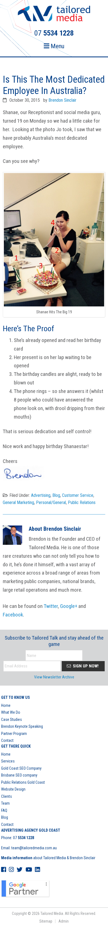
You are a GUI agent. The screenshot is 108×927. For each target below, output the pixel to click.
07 (23, 838)
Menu (56, 46)
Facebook (13, 614)
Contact (7, 740)
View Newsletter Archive (54, 677)
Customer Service (77, 495)
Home (6, 705)
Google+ (68, 606)
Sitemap (45, 921)
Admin (63, 921)
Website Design (13, 789)
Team (5, 803)
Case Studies (11, 719)
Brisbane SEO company (19, 775)
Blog (56, 495)
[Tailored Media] (54, 14)
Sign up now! (85, 666)
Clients (6, 796)
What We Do (10, 712)
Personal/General (51, 502)
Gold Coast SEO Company (21, 768)
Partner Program (14, 733)
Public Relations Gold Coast (23, 782)
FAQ (4, 810)
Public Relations (82, 502)
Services (8, 761)
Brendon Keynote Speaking (22, 726)
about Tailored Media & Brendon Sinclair (48, 858)
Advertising (40, 495)
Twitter (51, 606)
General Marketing (18, 502)
